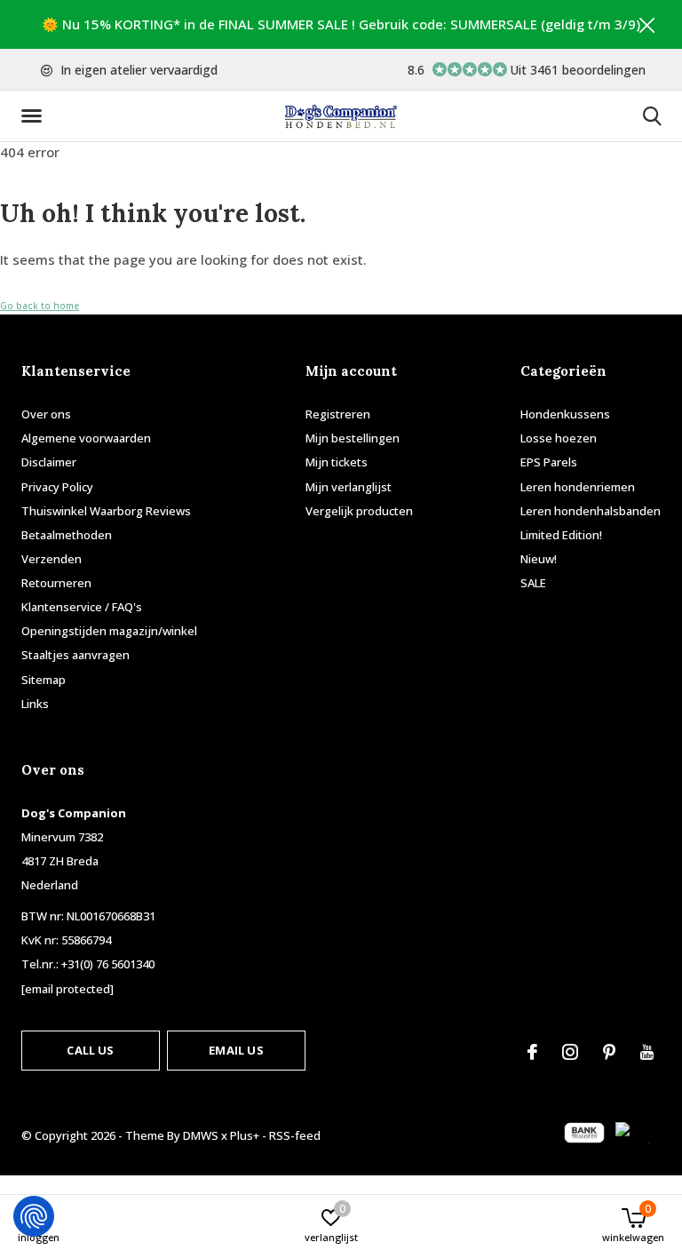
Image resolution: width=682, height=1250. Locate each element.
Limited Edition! (561, 535)
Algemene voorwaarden (86, 438)
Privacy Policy (57, 487)
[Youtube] (647, 1051)
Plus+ (244, 1135)
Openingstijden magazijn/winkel (109, 631)
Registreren (337, 414)
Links (35, 704)
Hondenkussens (565, 414)
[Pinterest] (609, 1051)
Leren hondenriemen (577, 487)
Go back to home (39, 305)
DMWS (200, 1135)
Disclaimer (48, 462)
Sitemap (43, 680)
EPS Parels (548, 462)
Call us (90, 1050)
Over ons (46, 414)
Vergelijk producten (359, 511)
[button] (34, 116)
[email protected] (67, 989)
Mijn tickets (336, 462)
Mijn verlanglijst (348, 487)
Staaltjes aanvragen (75, 655)
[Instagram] (570, 1051)
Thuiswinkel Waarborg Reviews (106, 511)
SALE (533, 583)
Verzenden (51, 559)
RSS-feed (295, 1135)
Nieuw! (538, 559)
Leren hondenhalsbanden (590, 511)
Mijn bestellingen (352, 438)
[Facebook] (532, 1051)
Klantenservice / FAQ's (81, 607)
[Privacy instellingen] (33, 1216)
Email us (236, 1050)
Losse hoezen (558, 438)
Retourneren (56, 583)
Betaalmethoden (66, 535)
